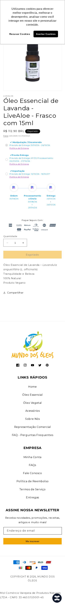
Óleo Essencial (32, 394)
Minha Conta (33, 457)
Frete (5, 136)
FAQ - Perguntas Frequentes (32, 435)
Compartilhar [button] (15, 292)
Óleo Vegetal (32, 402)
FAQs (32, 465)
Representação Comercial (32, 427)
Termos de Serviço (32, 489)
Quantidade (10, 236)
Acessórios (32, 410)
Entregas (32, 497)
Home (32, 386)
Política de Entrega (19, 148)
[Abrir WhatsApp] (8, 598)
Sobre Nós (32, 418)
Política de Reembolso (32, 481)
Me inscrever (32, 541)
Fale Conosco (32, 473)
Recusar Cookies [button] (19, 34)
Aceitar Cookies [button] (46, 34)
